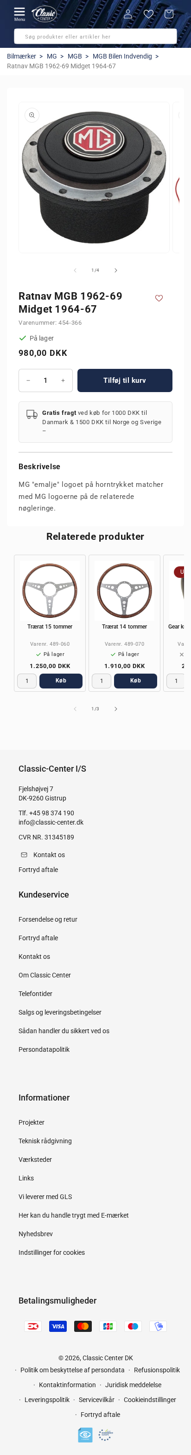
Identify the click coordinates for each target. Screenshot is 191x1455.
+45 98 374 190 (51, 813)
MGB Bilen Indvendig (122, 56)
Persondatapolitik (44, 1049)
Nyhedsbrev (36, 1234)
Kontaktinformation (67, 1385)
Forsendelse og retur (48, 919)
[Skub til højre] (116, 270)
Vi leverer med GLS (45, 1196)
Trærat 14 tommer (124, 626)
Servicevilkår (97, 1399)
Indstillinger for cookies (52, 1252)
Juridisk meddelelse (133, 1385)
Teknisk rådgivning (45, 1141)
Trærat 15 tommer (50, 626)
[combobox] (95, 36)
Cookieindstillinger (150, 1399)
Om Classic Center (45, 975)
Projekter (32, 1122)
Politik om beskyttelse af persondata (72, 1370)
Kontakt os (34, 956)
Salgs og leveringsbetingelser (60, 1012)
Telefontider (35, 993)
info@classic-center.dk (51, 822)
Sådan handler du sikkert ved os (64, 1031)
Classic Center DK (108, 1358)
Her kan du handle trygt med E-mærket (74, 1215)
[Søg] (24, 39)
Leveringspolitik (47, 1399)
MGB (75, 56)
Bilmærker (21, 56)
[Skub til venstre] (75, 270)
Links (26, 1178)
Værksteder (35, 1159)
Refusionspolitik (157, 1370)
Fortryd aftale (38, 938)
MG (52, 56)
